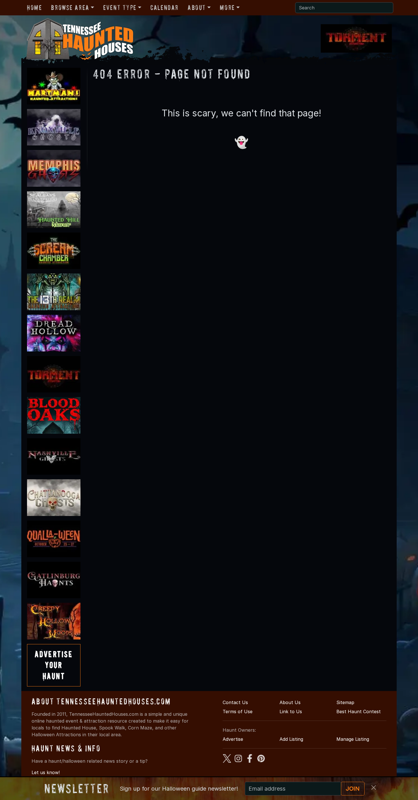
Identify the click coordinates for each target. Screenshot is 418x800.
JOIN (353, 788)
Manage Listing (352, 739)
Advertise (233, 739)
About (197, 7)
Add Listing (291, 739)
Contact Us (235, 702)
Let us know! (46, 772)
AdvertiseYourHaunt (54, 665)
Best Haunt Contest (358, 711)
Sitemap (345, 702)
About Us (290, 702)
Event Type (119, 7)
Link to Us (291, 711)
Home (34, 7)
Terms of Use (238, 711)
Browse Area (70, 7)
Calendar (164, 7)
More (227, 7)
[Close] (373, 787)
